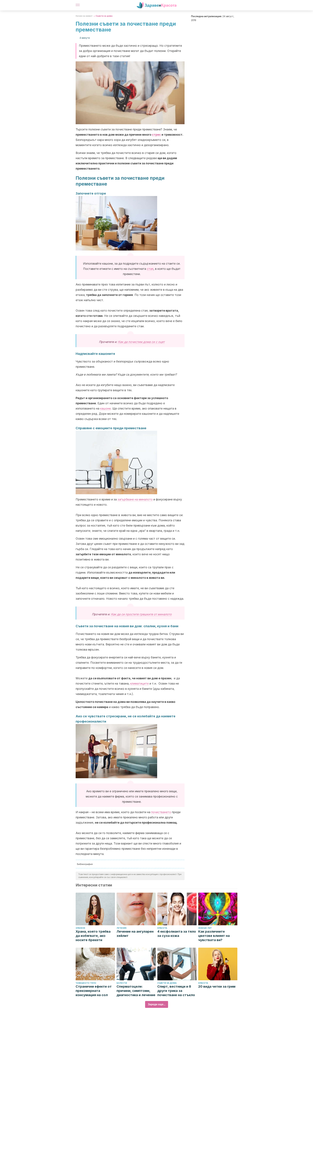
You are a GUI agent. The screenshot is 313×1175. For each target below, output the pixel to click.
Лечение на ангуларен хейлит (135, 934)
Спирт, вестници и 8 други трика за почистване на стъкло (176, 991)
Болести (122, 983)
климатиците (139, 683)
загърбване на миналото (135, 499)
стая (150, 268)
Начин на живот (84, 16)
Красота (162, 928)
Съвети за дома (104, 16)
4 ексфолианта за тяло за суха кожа (176, 934)
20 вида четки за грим (216, 986)
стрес (156, 134)
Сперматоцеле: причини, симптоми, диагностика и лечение (136, 991)
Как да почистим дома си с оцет (141, 342)
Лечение (122, 928)
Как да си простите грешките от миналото (141, 614)
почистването (161, 812)
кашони (105, 408)
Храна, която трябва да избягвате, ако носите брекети (93, 936)
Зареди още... (156, 1004)
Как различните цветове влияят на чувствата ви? (214, 936)
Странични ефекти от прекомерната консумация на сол (94, 991)
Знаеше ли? (205, 928)
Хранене (80, 928)
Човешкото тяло (86, 983)
